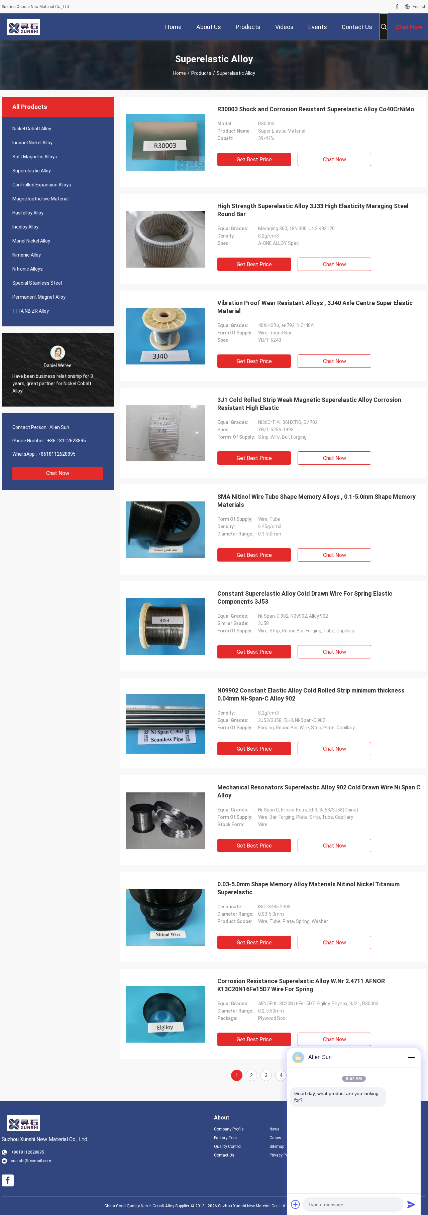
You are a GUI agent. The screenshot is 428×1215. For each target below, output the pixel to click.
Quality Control (227, 1146)
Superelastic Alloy (31, 170)
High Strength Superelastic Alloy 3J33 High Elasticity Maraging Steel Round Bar (313, 209)
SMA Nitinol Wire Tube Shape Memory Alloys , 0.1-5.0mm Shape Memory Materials (316, 500)
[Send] (411, 1204)
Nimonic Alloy (26, 255)
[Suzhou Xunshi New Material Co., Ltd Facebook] (397, 6)
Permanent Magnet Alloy (39, 297)
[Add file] (295, 1204)
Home (179, 73)
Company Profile (228, 1129)
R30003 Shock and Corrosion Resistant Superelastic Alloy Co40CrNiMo (315, 109)
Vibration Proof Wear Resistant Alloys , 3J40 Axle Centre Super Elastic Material (315, 306)
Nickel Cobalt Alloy (31, 128)
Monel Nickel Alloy (31, 241)
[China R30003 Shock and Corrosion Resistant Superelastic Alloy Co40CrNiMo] (165, 142)
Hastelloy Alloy (27, 212)
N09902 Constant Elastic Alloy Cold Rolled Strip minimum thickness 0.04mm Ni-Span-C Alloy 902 (311, 694)
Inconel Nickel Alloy (32, 142)
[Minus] (411, 1057)
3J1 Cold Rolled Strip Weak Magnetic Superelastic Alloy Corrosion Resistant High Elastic (309, 403)
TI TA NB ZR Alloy (30, 311)
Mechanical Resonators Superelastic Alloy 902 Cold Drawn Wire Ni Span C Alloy (318, 791)
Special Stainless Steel (37, 283)
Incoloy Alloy (25, 227)
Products (201, 73)
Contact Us (224, 1155)
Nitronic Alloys (27, 269)
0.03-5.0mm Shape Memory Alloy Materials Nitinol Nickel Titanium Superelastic (308, 888)
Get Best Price (254, 159)
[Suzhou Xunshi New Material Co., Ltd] (23, 26)
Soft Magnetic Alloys (34, 156)
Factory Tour (225, 1137)
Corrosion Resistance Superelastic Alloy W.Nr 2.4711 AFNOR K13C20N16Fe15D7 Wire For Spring (301, 985)
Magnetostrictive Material (40, 198)
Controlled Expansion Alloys (41, 184)
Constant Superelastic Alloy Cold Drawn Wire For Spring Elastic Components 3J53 (304, 597)
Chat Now (57, 473)
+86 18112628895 (66, 440)
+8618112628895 (57, 454)
